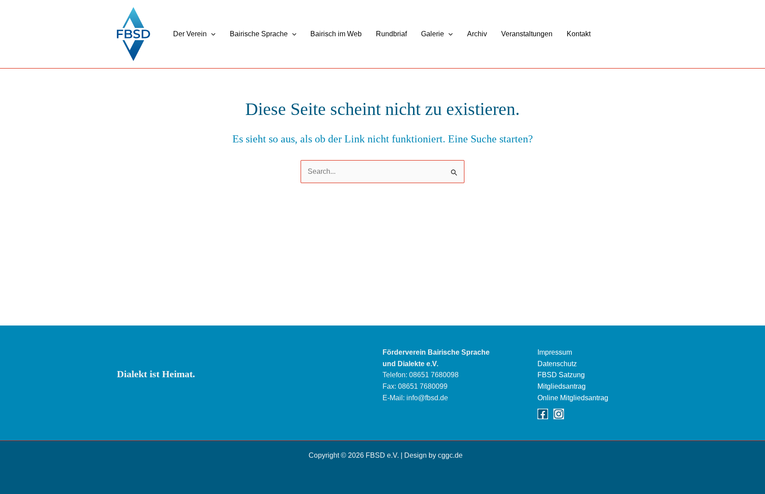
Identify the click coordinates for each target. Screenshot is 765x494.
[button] (211, 34)
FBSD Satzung (561, 375)
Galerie (432, 34)
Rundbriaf (391, 34)
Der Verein (190, 34)
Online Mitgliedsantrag (572, 398)
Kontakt (579, 34)
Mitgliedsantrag (561, 386)
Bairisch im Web (336, 34)
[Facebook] (542, 414)
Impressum (554, 352)
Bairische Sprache (259, 34)
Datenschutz (557, 364)
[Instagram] (558, 414)
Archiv (477, 34)
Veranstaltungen (526, 34)
